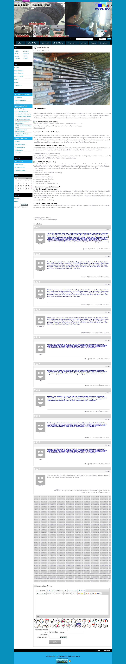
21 (80, 496)
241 (39, 514)
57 (84, 499)
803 (80, 555)
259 (80, 514)
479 (39, 532)
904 (78, 563)
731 (71, 550)
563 (76, 537)
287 (67, 517)
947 (98, 565)
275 (39, 517)
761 (62, 552)
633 (80, 542)
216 (60, 511)
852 (37, 560)
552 (51, 537)
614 (37, 542)
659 (62, 545)
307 (35, 519)
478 (37, 532)
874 (87, 560)
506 (100, 532)
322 (69, 519)
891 (48, 563)
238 (110, 511)
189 (76, 509)
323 (71, 519)
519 (53, 534)
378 (42, 524)
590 (60, 540)
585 (48, 540)
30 (100, 496)
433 (89, 527)
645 (107, 542)
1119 (103, 578)
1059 (44, 575)
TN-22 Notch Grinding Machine (22, 119)
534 (87, 534)
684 (42, 547)
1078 (87, 575)
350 (55, 522)
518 (51, 534)
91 (84, 501)
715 (35, 550)
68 (109, 499)
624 (60, 542)
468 (91, 529)
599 (80, 540)
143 (48, 506)
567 (85, 537)
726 (60, 550)
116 (64, 504)
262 (87, 514)
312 (46, 519)
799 (71, 555)
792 (55, 555)
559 (67, 537)
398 (87, 524)
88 (78, 501)
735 (80, 550)
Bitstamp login (70, 263)
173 (39, 509)
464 (82, 529)
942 (87, 565)
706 (91, 547)
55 (80, 499)
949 (103, 565)
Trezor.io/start (104, 239)
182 (60, 509)
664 (73, 545)
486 (55, 532)
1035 (67, 573)
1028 (51, 573)
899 (67, 563)
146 (55, 506)
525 (67, 534)
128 (91, 504)
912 (96, 563)
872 (82, 560)
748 (110, 550)
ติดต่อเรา (16, 82)
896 (60, 563)
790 (51, 555)
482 (46, 532)
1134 (60, 581)
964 (60, 568)
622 (55, 542)
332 (91, 519)
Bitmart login (84, 262)
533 (85, 534)
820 (42, 557)
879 (98, 560)
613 (35, 542)
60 (91, 499)
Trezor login (54, 268)
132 (100, 504)
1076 (82, 575)
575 (103, 537)
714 (110, 547)
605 (94, 540)
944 (91, 565)
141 (44, 506)
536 (91, 534)
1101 (62, 578)
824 (51, 557)
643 (103, 542)
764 (69, 552)
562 (73, 537)
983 (103, 568)
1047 (94, 573)
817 (35, 557)
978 (91, 568)
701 (80, 547)
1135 (62, 581)
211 (48, 511)
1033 (62, 573)
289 (71, 517)
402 (96, 524)
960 (51, 568)
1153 (103, 581)
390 (69, 524)
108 (46, 504)
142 (46, 506)
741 (94, 550)
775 (94, 552)
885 (35, 563)
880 (100, 560)
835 (76, 557)
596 (73, 540)
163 (94, 506)
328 (82, 519)
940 (82, 565)
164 (96, 506)
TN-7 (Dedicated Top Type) (21, 111)
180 (55, 509)
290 (73, 517)
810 (96, 555)
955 (39, 568)
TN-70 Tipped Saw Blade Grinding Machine (23, 126)
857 (48, 560)
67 (107, 499)
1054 (110, 573)
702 (82, 547)
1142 (78, 581)
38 (41, 499)
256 (73, 514)
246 (51, 514)
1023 (39, 573)
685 (44, 547)
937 (76, 565)
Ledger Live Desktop (58, 239)
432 (87, 527)
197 (94, 509)
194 (87, 509)
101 (107, 501)
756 (51, 552)
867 (71, 560)
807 (89, 555)
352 (60, 522)
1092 (42, 578)
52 (73, 499)
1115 (94, 578)
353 (62, 522)
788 (46, 555)
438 (100, 527)
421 (62, 527)
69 (35, 501)
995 (53, 570)
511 (35, 534)
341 (35, 522)
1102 (64, 578)
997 (57, 570)
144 (51, 506)
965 (62, 568)
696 (69, 547)
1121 (107, 578)
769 (80, 552)
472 (100, 529)
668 (82, 545)
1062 (51, 575)
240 (37, 514)
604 (91, 540)
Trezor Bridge (61, 346)
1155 (107, 581)
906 (82, 563)
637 (89, 542)
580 (37, 540)
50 (68, 499)
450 (51, 529)
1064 (55, 575)
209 (44, 511)
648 (37, 545)
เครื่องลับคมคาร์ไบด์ (21, 106)
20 (78, 496)
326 (78, 519)
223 (76, 511)
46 (59, 499)
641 (98, 542)
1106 (73, 578)
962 (55, 568)
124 (82, 504)
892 (51, 563)
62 (96, 499)
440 (105, 527)
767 (76, 552)
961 (53, 568)
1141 (76, 581)
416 (51, 527)
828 (60, 557)
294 (82, 517)
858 (51, 560)
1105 (71, 578)
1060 (46, 575)
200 (100, 509)
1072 (73, 575)
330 (87, 519)
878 (96, 560)
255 (71, 514)
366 (91, 522)
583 (44, 540)
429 (80, 527)
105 (39, 504)
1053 (107, 573)
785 (39, 555)
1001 (67, 570)
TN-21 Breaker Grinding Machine (23, 116)
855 (44, 560)
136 (110, 504)
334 (96, 519)
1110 (82, 578)
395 (80, 524)
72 (41, 501)
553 (53, 537)
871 (80, 560)
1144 (82, 581)
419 (57, 527)
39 (44, 499)
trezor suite (84, 346)
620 (51, 542)
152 (69, 506)
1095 (49, 578)
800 (73, 555)
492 (69, 532)
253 (67, 514)
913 (98, 563)
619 (48, 542)
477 (35, 532)
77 (53, 501)
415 (48, 527)
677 (103, 545)
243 (44, 514)
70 (37, 501)
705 (89, 547)
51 (71, 499)
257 (76, 514)
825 (53, 557)
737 (85, 550)
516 (46, 534)
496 (78, 532)
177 (48, 509)
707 (94, 547)
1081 (94, 575)
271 (107, 514)
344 (42, 522)
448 (46, 529)
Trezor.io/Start (87, 233)
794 (60, 555)
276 (42, 517)
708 (96, 547)
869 (76, 560)
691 (57, 547)
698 (73, 547)
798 (69, 555)
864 (64, 560)
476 (110, 529)
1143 (80, 581)
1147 (89, 581)
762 (64, 552)
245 (48, 514)
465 (85, 529)
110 (51, 504)
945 (94, 565)
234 (100, 511)
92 (87, 501)
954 (37, 568)
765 (71, 552)
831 (67, 557)
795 (62, 555)
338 (105, 519)
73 (44, 501)
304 (105, 517)
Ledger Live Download (102, 237)
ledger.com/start (52, 347)
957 (44, 568)
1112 (87, 578)
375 (35, 524)
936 (73, 565)
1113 (89, 578)
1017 (103, 570)
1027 (49, 573)
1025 (44, 573)
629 (71, 542)
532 (82, 534)
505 (98, 532)
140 (42, 506)
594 (69, 540)
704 (87, 547)
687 (48, 547)
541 (103, 534)
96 (96, 501)
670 (87, 545)
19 (75, 496)
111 (53, 504)
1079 (89, 575)
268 (100, 514)
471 (98, 529)
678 (105, 545)
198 (96, 509)
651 (44, 545)
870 (78, 560)
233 (98, 511)
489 (62, 532)
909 (89, 563)
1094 (46, 578)
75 (48, 501)
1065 (58, 575)
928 (55, 565)
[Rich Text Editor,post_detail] (72, 605)
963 (57, 568)
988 (37, 570)
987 (35, 570)
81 (62, 501)
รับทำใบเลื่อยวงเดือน (20, 170)
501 (89, 532)
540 (100, 534)
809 (94, 555)
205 (35, 511)
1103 (67, 578)
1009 (85, 570)
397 (85, 524)
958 (46, 568)
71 (39, 501)
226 (82, 511)
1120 (105, 578)
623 (57, 542)
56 (82, 499)
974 (82, 568)
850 (110, 557)
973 (80, 568)
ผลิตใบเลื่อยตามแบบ (20, 144)
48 (64, 499)
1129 (49, 581)
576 (105, 537)
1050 (101, 573)
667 (80, 545)
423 (67, 527)
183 (62, 509)
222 (73, 511)
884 (110, 560)
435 (94, 527)
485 (53, 532)
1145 (85, 581)
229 (89, 511)
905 (80, 563)
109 (48, 504)
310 (42, 519)
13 (62, 496)
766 (73, 552)
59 (89, 499)
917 (107, 563)
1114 (92, 578)
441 (107, 527)
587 (53, 540)
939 (80, 565)
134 (105, 504)
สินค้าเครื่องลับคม (18, 70)
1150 (96, 581)
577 (107, 537)
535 (89, 534)
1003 (71, 570)
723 (53, 550)
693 (62, 547)
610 (105, 540)
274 (37, 517)
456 (64, 529)
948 (100, 565)
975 (85, 568)
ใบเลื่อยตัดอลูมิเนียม (20, 147)
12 (59, 496)
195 (89, 509)
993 (48, 570)
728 (64, 550)
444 (37, 529)
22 (82, 496)
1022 (37, 573)
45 (57, 499)
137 (35, 506)
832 (69, 557)
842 (91, 557)
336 (100, 519)
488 (60, 532)
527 (71, 534)
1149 (94, 581)
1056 (37, 575)
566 (82, 537)
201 (103, 509)
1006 (78, 570)
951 (107, 565)
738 (87, 550)
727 (62, 550)
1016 (101, 570)
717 (39, 550)
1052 (105, 573)
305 (107, 517)
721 (48, 550)
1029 (53, 573)
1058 (42, 575)
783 (35, 555)
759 (57, 552)
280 (51, 517)
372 (105, 522)
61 (93, 499)
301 (98, 517)
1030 (55, 573)
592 (64, 540)
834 (73, 557)
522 (60, 534)
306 (110, 517)
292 (78, 517)
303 (103, 517)
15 (66, 496)
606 (96, 540)
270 (105, 514)
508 (105, 532)
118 (69, 504)
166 (100, 506)
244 (46, 514)
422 (64, 527)
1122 (110, 578)
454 (60, 529)
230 (91, 511)
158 (82, 506)
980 (96, 568)
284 (60, 517)
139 (39, 506)
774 (91, 552)
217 (62, 511)
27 (93, 496)
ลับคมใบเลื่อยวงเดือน (20, 100)
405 (103, 524)
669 (85, 545)
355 (67, 522)
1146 (87, 581)
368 (96, 522)
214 (55, 511)
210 (46, 511)
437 (98, 527)
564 (78, 537)
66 (105, 499)
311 (44, 519)
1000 (64, 570)
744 (100, 550)
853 (39, 560)
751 (39, 552)
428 (78, 527)
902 (73, 563)
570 (91, 537)
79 (57, 501)
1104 (69, 578)
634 (82, 542)
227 (85, 511)
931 (62, 565)
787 (44, 555)
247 (53, 514)
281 (53, 517)
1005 (76, 570)
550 (46, 537)
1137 (67, 581)
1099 (58, 578)
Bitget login (72, 266)
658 (60, 545)
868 (73, 560)
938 (78, 565)
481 (44, 532)
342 (37, 522)
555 (57, 537)
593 (67, 540)
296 (87, 517)
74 (46, 501)
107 (44, 504)
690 (55, 547)
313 (48, 519)
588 (55, 540)
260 (82, 514)
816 (110, 555)
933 (67, 565)
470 (96, 529)
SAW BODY (18, 153)
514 (42, 534)
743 (98, 550)
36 (37, 499)
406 (105, 524)
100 (105, 501)
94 (91, 501)
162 (91, 506)
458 (69, 529)
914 (100, 563)
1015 (98, 570)
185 (67, 509)
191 (80, 509)
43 (53, 499)
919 (35, 565)
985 (107, 568)
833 (71, 557)
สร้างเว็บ (22, 1)
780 (105, 552)
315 (53, 519)
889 (44, 563)
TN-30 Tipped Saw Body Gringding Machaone (21, 130)
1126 (42, 581)
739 (89, 550)
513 (39, 534)
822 (46, 557)
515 (44, 534)
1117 (98, 578)
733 (76, 550)
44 (55, 499)
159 (85, 506)
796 (64, 555)
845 (98, 557)
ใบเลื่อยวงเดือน (19, 150)
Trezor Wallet (67, 234)
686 (46, 547)
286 (64, 517)
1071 (71, 575)
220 (69, 511)
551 (48, 537)
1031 (58, 573)
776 (96, 552)
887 (39, 563)
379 (44, 524)
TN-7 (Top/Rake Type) (20, 109)
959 (48, 568)
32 (105, 496)
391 (71, 524)
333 (94, 519)
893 (53, 563)
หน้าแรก (16, 67)
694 (64, 547)
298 (91, 517)
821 (44, 557)
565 (80, 537)
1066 (60, 575)
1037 (71, 573)
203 (107, 509)
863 (62, 560)
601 (85, 540)
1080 (92, 575)
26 (91, 496)
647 (35, 545)
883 (107, 560)
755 (48, 552)
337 (103, 519)
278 (46, 517)
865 (67, 560)
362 (82, 522)
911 (94, 563)
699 (76, 547)
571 (94, 537)
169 (107, 506)
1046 (92, 573)
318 (60, 519)
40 (46, 499)
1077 (85, 575)
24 (87, 496)
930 (60, 565)
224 (78, 511)
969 (71, 568)
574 (100, 537)
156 (78, 506)
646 (110, 542)
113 (57, 504)
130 (96, 504)
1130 (51, 581)
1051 (103, 573)
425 (71, 527)
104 (37, 504)
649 (39, 545)
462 (78, 529)
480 (42, 532)
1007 (80, 570)
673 (94, 545)
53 (75, 499)
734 (78, 550)
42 (50, 499)
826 (55, 557)
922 (42, 565)
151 (67, 506)
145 (53, 506)
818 (37, 557)
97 (98, 501)
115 (62, 504)
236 (105, 511)
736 (82, 550)
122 (78, 504)
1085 (103, 575)
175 (44, 509)
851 (35, 560)
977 (89, 568)
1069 (67, 575)
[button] (40, 590)
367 (94, 522)
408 (110, 524)
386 (60, 524)
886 (37, 563)
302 (100, 517)
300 (96, 517)
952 (110, 565)
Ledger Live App (52, 237)
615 (39, 542)
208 (42, 511)
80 (59, 501)
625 (62, 542)
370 (100, 522)
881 (103, 560)
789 (48, 555)
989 (39, 570)
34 (109, 496)
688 (51, 547)
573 (98, 537)
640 (96, 542)
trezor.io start (54, 346)
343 (39, 522)
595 (71, 540)
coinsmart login (51, 265)
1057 (39, 575)
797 (67, 555)
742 (96, 550)
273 (35, 517)
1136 (64, 581)
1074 (78, 575)
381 (48, 524)
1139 (71, 581)
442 (110, 527)
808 (91, 555)
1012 (92, 570)
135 (107, 504)
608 (100, 540)
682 (37, 547)
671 (89, 545)
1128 (46, 581)
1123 (35, 581)
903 (76, 563)
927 (53, 565)
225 (80, 511)
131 (98, 504)
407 (107, 524)
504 (96, 532)
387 (62, 524)
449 (48, 529)
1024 (42, 573)
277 (44, 517)
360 (78, 522)
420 (60, 527)
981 (98, 568)
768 (78, 552)
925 (48, 565)
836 (78, 557)
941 (85, 565)
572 (96, 537)
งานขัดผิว (17, 141)
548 (42, 537)
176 (46, 509)
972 (78, 568)
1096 (51, 578)
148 (60, 506)
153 (71, 506)
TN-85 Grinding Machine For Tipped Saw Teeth (22, 134)
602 (87, 540)
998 (60, 570)
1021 (35, 573)
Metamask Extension (71, 344)
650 (42, 545)
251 (62, 514)
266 (96, 514)
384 (55, 524)
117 (67, 504)
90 (82, 501)
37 (39, 499)
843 (94, 557)
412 (42, 527)
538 (96, 534)
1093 (44, 578)
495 (76, 532)
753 (44, 552)
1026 (46, 573)
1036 (69, 573)
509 (107, 532)
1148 (92, 581)
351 (57, 522)
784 (37, 555)
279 (48, 517)
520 (55, 534)
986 (110, 568)
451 (53, 529)
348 (51, 522)
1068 (64, 575)
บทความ (16, 79)
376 (37, 524)
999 (62, 570)
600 (82, 540)
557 (62, 537)
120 (73, 504)
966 (64, 568)
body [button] (38, 616)
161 (89, 506)
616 (42, 542)
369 (98, 522)
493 (71, 532)
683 (39, 547)
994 (51, 570)
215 (57, 511)
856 (46, 560)
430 (82, 527)
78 (55, 501)
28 (96, 496)
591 (62, 540)
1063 (53, 575)
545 (35, 537)
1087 (107, 575)
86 (73, 501)
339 (107, 519)
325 (76, 519)
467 (89, 529)
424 (69, 527)
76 (50, 501)
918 (110, 563)
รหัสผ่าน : (16, 201)
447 (44, 529)
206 (37, 511)
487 (57, 532)
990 (42, 570)
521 (57, 534)
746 (105, 550)
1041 (80, 573)
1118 (101, 578)
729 (67, 550)
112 (55, 504)
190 (78, 509)
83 (66, 501)
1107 (76, 578)
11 (57, 496)
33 (107, 496)
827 (57, 557)
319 (62, 519)
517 (48, 534)
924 (46, 565)
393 (76, 524)
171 (35, 509)
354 (64, 522)
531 (80, 534)
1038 (73, 573)
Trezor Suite (50, 233)
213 (53, 511)
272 (110, 514)
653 (48, 545)
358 (73, 522)
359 (76, 522)
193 (85, 509)
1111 (85, 578)
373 (107, 522)
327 (80, 519)
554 (55, 537)
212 (51, 511)
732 (73, 550)
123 (80, 504)
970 (73, 568)
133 (103, 504)
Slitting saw (17, 103)
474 (105, 529)
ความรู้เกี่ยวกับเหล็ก (20, 167)
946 (96, 565)
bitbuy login (96, 265)
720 (46, 550)
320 (64, 519)
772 (87, 552)
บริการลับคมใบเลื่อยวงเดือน (23, 94)
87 (75, 501)
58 (87, 499)
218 (64, 511)
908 (87, 563)
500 (87, 532)
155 (76, 506)
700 (78, 547)
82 (64, 501)
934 (69, 565)
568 (87, 537)
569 (89, 537)
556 (60, 537)
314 (51, 519)
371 (103, 522)
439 (103, 527)
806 (87, 555)
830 (64, 557)
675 (98, 545)
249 (57, 514)
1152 (101, 581)
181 (57, 509)
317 (57, 519)
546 (37, 537)
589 (57, 540)
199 (98, 509)
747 (107, 550)
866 (69, 560)
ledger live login (80, 347)
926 (51, 565)
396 (82, 524)
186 (69, 509)
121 (76, 504)
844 (96, 557)
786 (42, 555)
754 (46, 552)
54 (78, 499)
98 (100, 501)
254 (69, 514)
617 (44, 542)
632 (78, 542)
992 (46, 570)
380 (46, 524)
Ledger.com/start (76, 240)
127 (89, 504)
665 (76, 545)
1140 (73, 581)
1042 (82, 573)
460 (73, 529)
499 (85, 532)
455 (62, 529)
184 (64, 509)
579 (35, 540)
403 (98, 524)
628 (69, 542)
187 (71, 509)
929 (57, 565)
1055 (35, 575)
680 (110, 545)
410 (37, 527)
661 (67, 545)
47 (62, 499)
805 (85, 555)
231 (94, 511)
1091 (39, 578)
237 (107, 511)
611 (107, 540)
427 (76, 527)
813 (103, 555)
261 (85, 514)
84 (68, 501)
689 (53, 547)
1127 (44, 581)
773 (89, 552)
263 (89, 514)
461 (76, 529)
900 (69, 563)
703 (85, 547)
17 (71, 496)
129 (94, 504)
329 (85, 519)
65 (102, 499)
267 (98, 514)
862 (60, 560)
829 (62, 557)
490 (64, 532)
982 (100, 568)
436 (96, 527)
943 (89, 565)
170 (110, 506)
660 (64, 545)
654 (51, 545)
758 (55, 552)
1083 (98, 575)
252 (64, 514)
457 (67, 529)
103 (35, 504)
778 (100, 552)
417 (53, 527)
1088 (110, 575)
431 (85, 527)
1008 (82, 570)
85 (71, 501)
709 (98, 547)
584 (46, 540)
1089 (35, 578)
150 (64, 506)
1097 (53, 578)
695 (67, 547)
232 (96, 511)
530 (78, 534)
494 (73, 532)
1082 (96, 575)
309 (39, 519)
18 (73, 496)
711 (103, 547)
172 (37, 509)
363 (85, 522)
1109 (80, 578)
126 (87, 504)
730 (69, 550)
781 (107, 552)
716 (37, 550)
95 (93, 501)
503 (94, 532)
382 (51, 524)
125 (85, 504)
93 (89, 501)
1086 (105, 575)
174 (42, 509)
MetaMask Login (51, 344)
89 (80, 501)
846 (100, 557)
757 (53, 552)
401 (94, 524)
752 (42, 552)
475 (107, 529)
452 (55, 529)
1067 (62, 575)
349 (53, 522)
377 (39, 524)
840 (87, 557)
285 (62, 517)
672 (91, 545)
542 (105, 534)
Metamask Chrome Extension (55, 345)
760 (60, 552)
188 (73, 509)
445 (39, 529)
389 (67, 524)
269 (103, 514)
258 (78, 514)
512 (37, 534)
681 (35, 547)
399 (89, 524)
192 (82, 509)
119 (71, 504)
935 (71, 565)
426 (73, 527)
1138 (69, 581)
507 (103, 532)
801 (76, 555)
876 (91, 560)
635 (85, 542)
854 (42, 560)
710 (100, 547)
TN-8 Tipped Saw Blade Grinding (23, 114)
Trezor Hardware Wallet (63, 236)
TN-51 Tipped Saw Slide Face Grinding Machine (22, 122)
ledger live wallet (70, 347)
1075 (80, 575)
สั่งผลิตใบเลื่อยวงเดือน (21, 138)
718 (42, 550)
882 (105, 560)
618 (46, 542)
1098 (55, 578)
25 (89, 496)
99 (102, 501)
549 (44, 537)
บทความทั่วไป (19, 161)
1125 (39, 581)
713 (107, 547)
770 (82, 552)
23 (84, 496)
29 (98, 496)
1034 (64, 573)
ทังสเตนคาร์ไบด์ (19, 164)
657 (57, 545)
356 (69, 522)
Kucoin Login (51, 262)
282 (55, 517)
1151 (98, 581)
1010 (87, 570)
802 (78, 555)
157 (80, 506)
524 (64, 534)
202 (105, 509)
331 (89, 519)
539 (98, 534)
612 (110, 540)
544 (110, 534)
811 (98, 555)
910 (91, 563)
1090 (37, 578)
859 (53, 560)
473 (103, 529)
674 (96, 545)
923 (44, 565)
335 (98, 519)
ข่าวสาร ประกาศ (18, 76)
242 (42, 514)
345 (44, 522)
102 (110, 501)
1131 (53, 581)
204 (110, 509)
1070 (69, 575)
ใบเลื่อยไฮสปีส (18, 97)
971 (76, 568)
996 (55, 570)
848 (105, 557)
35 (35, 499)
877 (94, 560)
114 (60, 504)
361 (80, 522)
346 (46, 522)
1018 (105, 570)
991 (44, 570)
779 (103, 552)
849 (107, 557)
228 (87, 511)
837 (80, 557)
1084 (101, 575)
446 (42, 529)
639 (94, 542)
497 (80, 532)
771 (85, 552)
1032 (60, 573)
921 (39, 565)
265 (94, 514)
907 (85, 563)
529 (76, 534)
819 (39, 557)
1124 (37, 581)
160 (87, 506)
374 (110, 522)
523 (62, 534)
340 (110, 519)
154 (73, 506)
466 (87, 529)
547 (39, 537)
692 (60, 547)
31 (102, 496)
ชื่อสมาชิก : (17, 198)
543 (107, 534)
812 (100, 555)
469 (94, 529)
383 (53, 524)
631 (76, 542)
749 (35, 552)
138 (37, 506)
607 (98, 540)
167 (103, 506)
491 (67, 532)
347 (48, 522)
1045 (89, 573)
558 (64, 537)
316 (55, 519)
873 (85, 560)
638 (91, 542)
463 (80, 529)
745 (103, 550)
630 (73, 542)
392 (73, 524)
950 (105, 565)
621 (53, 542)
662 (69, 545)
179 (53, 509)
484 (51, 532)
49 (66, 499)
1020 (110, 570)
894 (55, 563)
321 (67, 519)
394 (78, 524)
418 (55, 527)
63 (98, 499)
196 (91, 509)
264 (91, 514)
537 (94, 534)
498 (82, 532)
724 (55, 550)
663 (71, 545)
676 (100, 545)
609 (103, 540)
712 (105, 547)
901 (71, 563)
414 (46, 527)
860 (55, 560)
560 (69, 537)
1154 (105, 581)
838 (82, 557)
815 (107, 555)
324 (73, 519)
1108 (78, 578)
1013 (94, 570)
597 (76, 540)
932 (64, 565)
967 (67, 568)
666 (78, 545)
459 (71, 529)
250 (60, 514)
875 (89, 560)
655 (53, 545)
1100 (60, 578)
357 (71, 522)
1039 (76, 573)
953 (35, 568)
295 (85, 517)
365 (89, 522)
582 (42, 540)
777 (98, 552)
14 (64, 496)
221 (71, 511)
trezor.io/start (90, 345)
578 (110, 537)
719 (44, 550)
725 (57, 550)
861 (57, 560)
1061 (49, 575)
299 (94, 517)
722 (51, 550)
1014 (96, 570)
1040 (78, 573)
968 (69, 568)
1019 (107, 570)
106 (42, 504)
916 (105, 563)
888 (42, 563)
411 (39, 527)
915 (103, 563)
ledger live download (100, 346)
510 (110, 532)
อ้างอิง (108, 230)
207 (39, 511)
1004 (73, 570)
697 (71, 547)
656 (55, 545)
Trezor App (91, 346)
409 (35, 527)
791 (53, 555)
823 (48, 557)
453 (57, 529)
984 (105, 568)
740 (91, 550)
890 (46, 563)
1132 (55, 581)
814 (105, 555)
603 (89, 540)
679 (107, 545)
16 (68, 496)
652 (46, 545)
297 (89, 517)
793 (57, 555)
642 (100, 542)
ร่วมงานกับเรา (18, 85)
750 (37, 552)
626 (64, 542)
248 (55, 514)
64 (100, 499)
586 (51, 540)
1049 (98, 573)
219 (67, 511)
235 (103, 511)
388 (64, 524)
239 (35, 514)
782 (110, 552)
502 (91, 532)
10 (55, 496)
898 (64, 563)
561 (71, 537)
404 (100, 524)
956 (42, 568)
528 (73, 534)
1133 (58, 581)
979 (94, 568)
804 (82, 555)
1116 (96, 578)
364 (87, 522)
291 (76, 517)
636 (87, 542)
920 (37, 565)
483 (48, 532)
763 (67, 552)
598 (78, 540)
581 (39, 540)
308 (37, 519)
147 (57, 506)
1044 (87, 573)
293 (80, 517)
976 (87, 568)
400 (91, 524)
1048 (96, 573)
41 (48, 499)
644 (105, 542)
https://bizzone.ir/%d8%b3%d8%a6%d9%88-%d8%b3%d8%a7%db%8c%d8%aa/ (87, 490)
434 (91, 527)
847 (103, 557)
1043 (85, 573)
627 (67, 542)
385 (57, 524)
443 (35, 529)
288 (69, 517)
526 (69, 534)
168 (105, 506)
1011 (89, 570)
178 (51, 509)
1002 (69, 570)
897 (62, 563)
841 (89, 557)
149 (62, 506)
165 (98, 506)
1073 (76, 575)
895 (57, 563)
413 (44, 527)
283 (57, 517)
